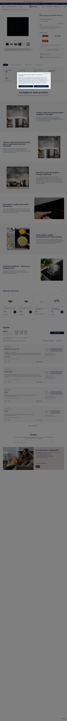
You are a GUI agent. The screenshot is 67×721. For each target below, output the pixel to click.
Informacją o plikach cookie (28, 83)
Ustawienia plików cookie (26, 86)
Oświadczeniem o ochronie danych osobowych (40, 83)
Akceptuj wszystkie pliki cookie (41, 86)
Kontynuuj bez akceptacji (46, 73)
